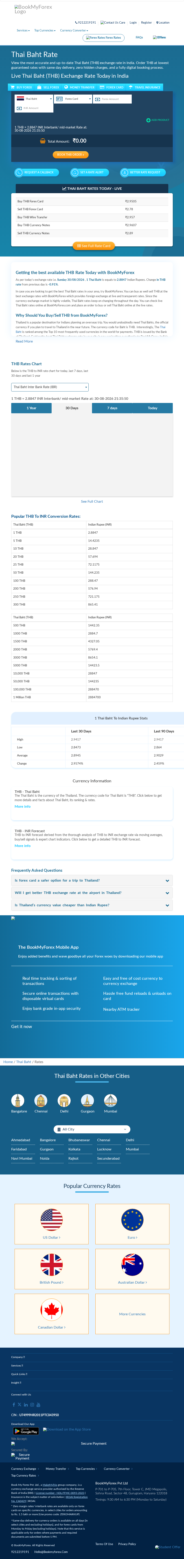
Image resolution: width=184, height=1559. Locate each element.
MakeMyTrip (50, 1485)
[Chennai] (41, 1100)
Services (22, 30)
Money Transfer (56, 1469)
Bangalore (48, 1140)
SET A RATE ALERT (91, 172)
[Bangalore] (18, 1100)
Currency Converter (73, 30)
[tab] (92, 880)
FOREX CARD (114, 87)
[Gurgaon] (87, 1100)
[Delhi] (64, 1100)
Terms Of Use (104, 1544)
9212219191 (86, 22)
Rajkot (73, 1158)
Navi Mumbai (21, 1158)
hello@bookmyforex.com (51, 1552)
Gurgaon (47, 1149)
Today (152, 408)
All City (68, 1129)
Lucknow (104, 1149)
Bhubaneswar (79, 1140)
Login (133, 22)
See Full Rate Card (95, 246)
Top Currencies (43, 30)
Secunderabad (108, 1158)
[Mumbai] (110, 1100)
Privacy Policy (127, 1544)
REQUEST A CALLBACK (38, 172)
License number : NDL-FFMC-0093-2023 (60, 1493)
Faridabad (19, 1149)
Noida (44, 1158)
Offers (162, 37)
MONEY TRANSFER (82, 87)
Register (146, 22)
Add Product (160, 120)
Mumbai (132, 1149)
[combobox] (34, 99)
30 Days (72, 408)
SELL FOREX (51, 87)
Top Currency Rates (24, 1475)
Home (8, 1062)
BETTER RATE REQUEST (145, 172)
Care (121, 22)
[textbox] (34, 99)
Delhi (130, 1140)
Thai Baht (23, 1062)
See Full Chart (92, 501)
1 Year (31, 408)
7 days (112, 408)
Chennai (103, 1140)
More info (23, 806)
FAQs (139, 37)
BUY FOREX (24, 87)
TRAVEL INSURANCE (147, 87)
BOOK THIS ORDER (70, 154)
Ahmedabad (20, 1140)
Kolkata (74, 1149)
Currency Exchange (24, 1469)
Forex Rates (113, 37)
